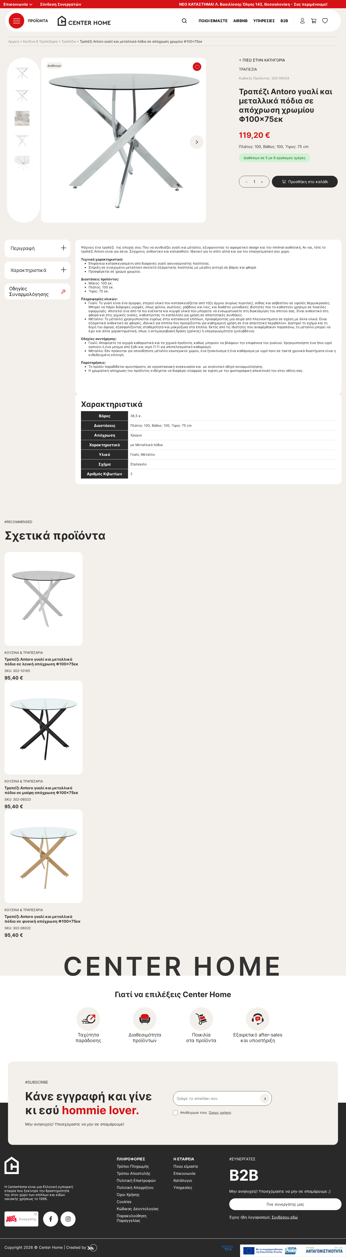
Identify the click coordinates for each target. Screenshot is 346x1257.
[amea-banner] (293, 1251)
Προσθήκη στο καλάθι (308, 181)
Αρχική (13, 41)
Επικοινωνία (184, 1173)
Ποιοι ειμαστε (213, 20)
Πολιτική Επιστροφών (136, 1180)
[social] (50, 1219)
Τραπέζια (68, 41)
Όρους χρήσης (220, 1112)
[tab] (37, 248)
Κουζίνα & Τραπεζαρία (40, 41)
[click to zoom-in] (123, 140)
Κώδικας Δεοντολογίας (138, 1208)
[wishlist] (325, 21)
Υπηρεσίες (264, 20)
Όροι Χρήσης (128, 1194)
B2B (284, 20)
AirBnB (240, 20)
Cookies (124, 1201)
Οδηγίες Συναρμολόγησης (29, 291)
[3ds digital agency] (92, 1247)
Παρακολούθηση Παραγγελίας (131, 1218)
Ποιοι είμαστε (185, 1166)
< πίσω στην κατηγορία (262, 60)
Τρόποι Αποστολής (133, 1173)
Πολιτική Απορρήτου (135, 1187)
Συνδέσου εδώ (285, 1217)
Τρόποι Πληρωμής (133, 1166)
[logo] (84, 20)
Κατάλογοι (182, 1180)
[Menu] (16, 21)
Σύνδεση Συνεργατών (60, 4)
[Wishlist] (197, 66)
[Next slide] (197, 142)
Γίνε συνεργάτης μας (285, 1204)
